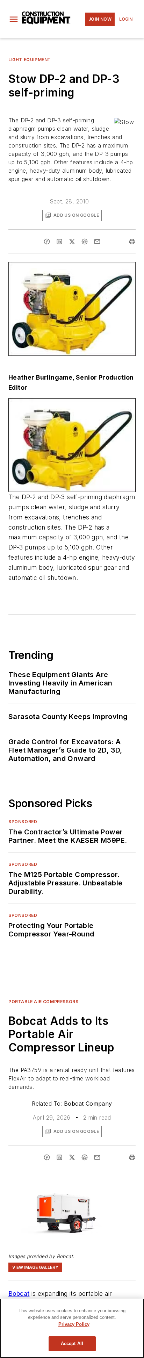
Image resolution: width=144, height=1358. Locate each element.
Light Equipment (29, 59)
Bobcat (18, 1293)
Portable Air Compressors (43, 1001)
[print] (132, 241)
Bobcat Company (88, 1103)
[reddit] (84, 241)
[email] (97, 241)
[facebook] (46, 241)
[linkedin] (59, 241)
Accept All (72, 1343)
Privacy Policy (73, 1324)
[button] (13, 19)
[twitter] (72, 241)
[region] (72, 1328)
